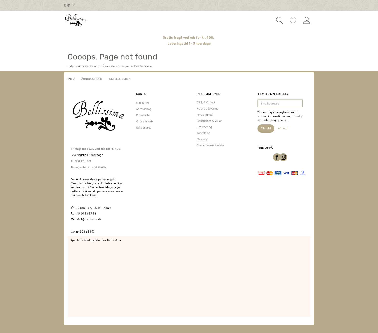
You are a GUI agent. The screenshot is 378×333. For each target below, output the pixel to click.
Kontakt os (203, 133)
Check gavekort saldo (210, 145)
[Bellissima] (75, 20)
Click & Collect (206, 102)
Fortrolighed (205, 114)
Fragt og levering (208, 108)
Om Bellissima (119, 78)
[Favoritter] (293, 20)
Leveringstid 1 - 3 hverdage (189, 43)
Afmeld (282, 128)
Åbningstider (91, 78)
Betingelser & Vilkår (209, 120)
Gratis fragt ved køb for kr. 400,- (189, 38)
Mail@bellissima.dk (89, 219)
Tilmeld (266, 128)
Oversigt (202, 139)
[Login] (307, 20)
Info (71, 78)
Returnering (204, 127)
